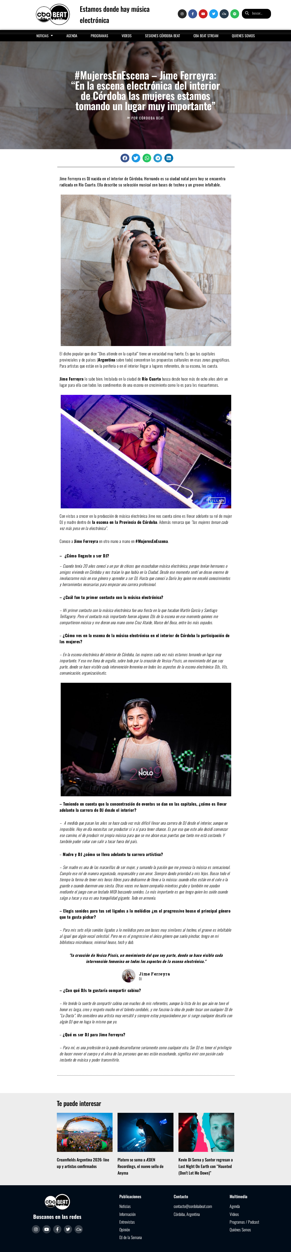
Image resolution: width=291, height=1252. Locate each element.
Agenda (71, 35)
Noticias (42, 35)
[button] (124, 158)
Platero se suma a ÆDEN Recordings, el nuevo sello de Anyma (140, 1166)
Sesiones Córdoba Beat (162, 35)
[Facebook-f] (192, 13)
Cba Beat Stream (205, 35)
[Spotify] (234, 13)
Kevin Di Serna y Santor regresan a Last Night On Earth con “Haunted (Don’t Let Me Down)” (205, 1166)
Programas (99, 35)
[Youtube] (203, 13)
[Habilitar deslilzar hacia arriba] (282, 1243)
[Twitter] (213, 13)
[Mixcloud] (224, 13)
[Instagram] (182, 13)
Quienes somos (243, 35)
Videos (127, 35)
